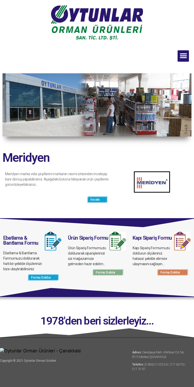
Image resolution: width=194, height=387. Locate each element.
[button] (183, 56)
